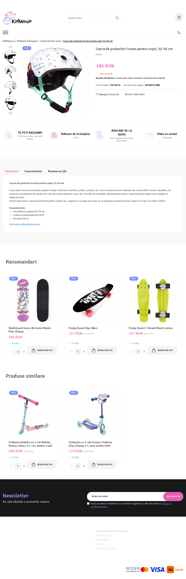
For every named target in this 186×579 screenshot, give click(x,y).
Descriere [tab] (11, 171)
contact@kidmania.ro (158, 536)
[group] (55, 81)
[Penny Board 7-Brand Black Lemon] (153, 300)
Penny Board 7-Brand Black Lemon (151, 328)
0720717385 (153, 531)
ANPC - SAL (55, 549)
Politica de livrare (12, 545)
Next (10, 113)
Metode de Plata (58, 531)
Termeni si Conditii (13, 535)
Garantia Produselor (60, 540)
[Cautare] (117, 18)
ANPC (52, 545)
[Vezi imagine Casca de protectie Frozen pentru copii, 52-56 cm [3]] (10, 103)
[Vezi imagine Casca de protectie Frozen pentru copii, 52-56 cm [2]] (10, 87)
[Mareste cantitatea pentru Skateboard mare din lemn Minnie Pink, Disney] (24, 352)
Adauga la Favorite (108, 94)
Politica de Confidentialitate (18, 540)
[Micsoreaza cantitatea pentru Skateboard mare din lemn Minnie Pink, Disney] (12, 352)
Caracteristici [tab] (33, 171)
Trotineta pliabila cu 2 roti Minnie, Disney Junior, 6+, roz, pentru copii (30, 444)
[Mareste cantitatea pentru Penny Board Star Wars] (84, 352)
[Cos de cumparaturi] (179, 17)
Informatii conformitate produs (24, 224)
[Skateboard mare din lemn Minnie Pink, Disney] (33, 300)
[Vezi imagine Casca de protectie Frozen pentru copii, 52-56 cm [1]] (10, 72)
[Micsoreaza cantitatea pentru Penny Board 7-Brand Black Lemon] (132, 352)
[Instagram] (96, 557)
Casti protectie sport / (51, 41)
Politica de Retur (58, 535)
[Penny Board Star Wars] (93, 300)
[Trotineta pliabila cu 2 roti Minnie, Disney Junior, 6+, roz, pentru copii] (33, 414)
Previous (10, 47)
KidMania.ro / (10, 41)
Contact (7, 549)
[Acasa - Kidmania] (25, 18)
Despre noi (9, 531)
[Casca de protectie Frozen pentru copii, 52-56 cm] (55, 81)
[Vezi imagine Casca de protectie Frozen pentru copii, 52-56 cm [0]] (10, 57)
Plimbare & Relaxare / (28, 41)
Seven (99, 54)
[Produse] (6, 33)
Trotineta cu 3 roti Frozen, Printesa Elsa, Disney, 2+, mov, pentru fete (90, 444)
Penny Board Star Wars (83, 328)
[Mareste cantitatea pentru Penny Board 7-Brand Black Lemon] (144, 352)
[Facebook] (90, 557)
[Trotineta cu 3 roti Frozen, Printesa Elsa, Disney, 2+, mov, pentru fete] (93, 414)
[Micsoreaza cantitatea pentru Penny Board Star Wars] (72, 352)
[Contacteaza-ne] (179, 32)
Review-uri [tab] (57, 171)
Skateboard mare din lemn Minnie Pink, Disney (30, 329)
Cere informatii (136, 94)
